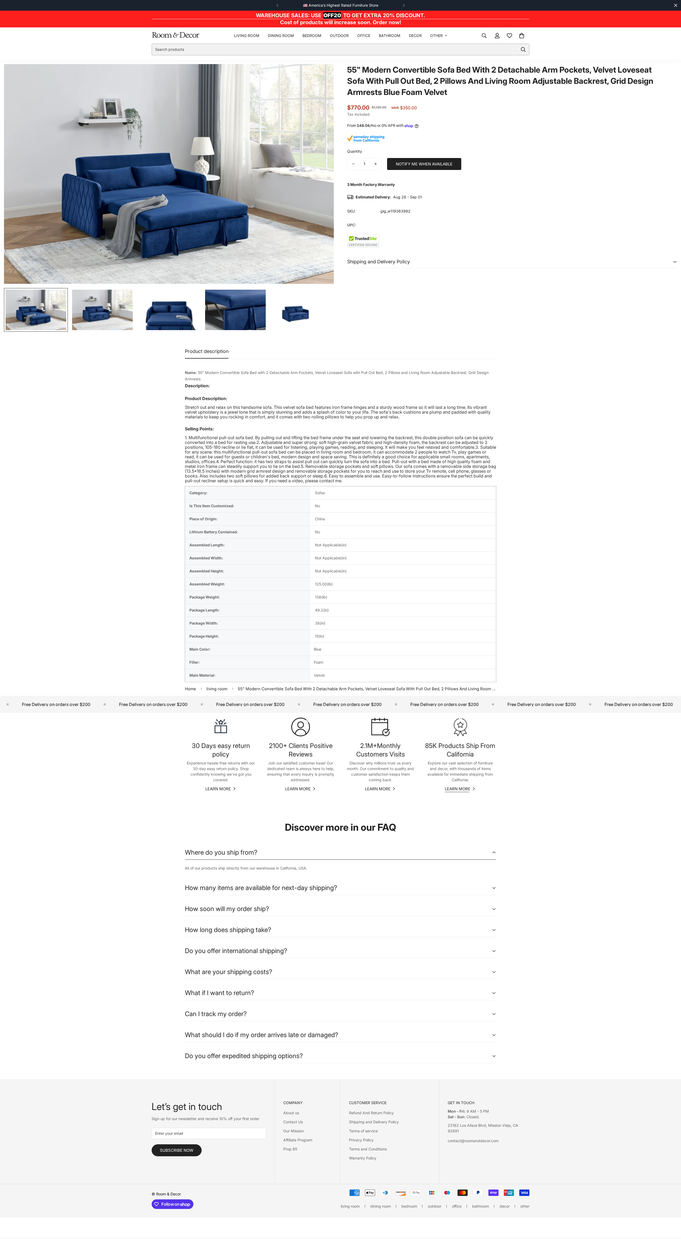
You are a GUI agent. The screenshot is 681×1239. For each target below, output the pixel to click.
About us (291, 1113)
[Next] (404, 5)
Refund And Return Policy (371, 1113)
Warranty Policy (362, 1158)
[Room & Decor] (176, 35)
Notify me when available (424, 164)
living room (246, 35)
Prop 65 (290, 1149)
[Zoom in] (323, 75)
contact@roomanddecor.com (473, 1140)
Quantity (354, 151)
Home (190, 688)
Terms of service (363, 1131)
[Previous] (277, 5)
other (436, 35)
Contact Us (293, 1122)
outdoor (339, 35)
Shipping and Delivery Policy (374, 1122)
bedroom (311, 35)
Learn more (218, 788)
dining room (281, 35)
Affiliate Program (297, 1140)
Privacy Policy (361, 1140)
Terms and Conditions (368, 1149)
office (363, 35)
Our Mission (293, 1131)
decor (415, 35)
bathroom (389, 35)
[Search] (484, 35)
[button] (522, 35)
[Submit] (523, 49)
